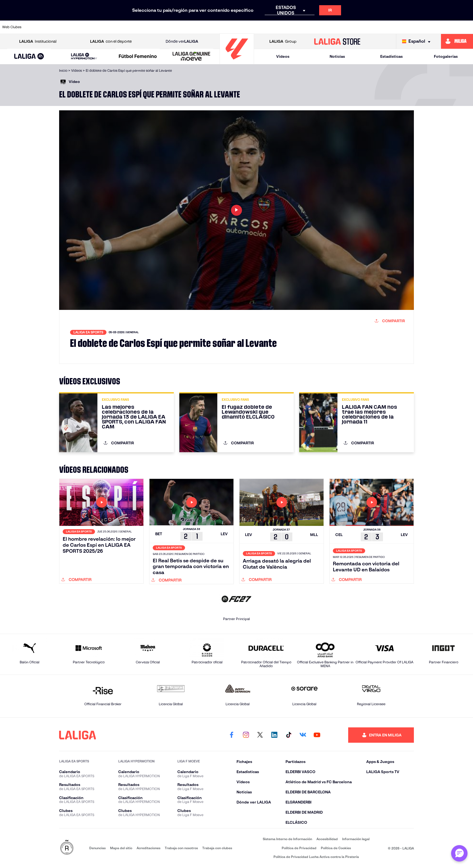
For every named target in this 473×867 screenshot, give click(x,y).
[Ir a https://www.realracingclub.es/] (264, 27)
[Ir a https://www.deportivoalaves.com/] (130, 27)
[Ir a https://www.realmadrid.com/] (377, 27)
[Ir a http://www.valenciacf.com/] (444, 27)
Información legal (356, 839)
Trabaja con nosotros (181, 848)
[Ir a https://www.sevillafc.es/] (422, 27)
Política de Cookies (336, 848)
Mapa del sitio (121, 848)
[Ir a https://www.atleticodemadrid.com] (62, 27)
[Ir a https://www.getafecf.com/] (197, 27)
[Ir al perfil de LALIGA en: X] (260, 735)
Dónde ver (182, 41)
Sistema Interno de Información (287, 839)
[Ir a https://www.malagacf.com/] (242, 27)
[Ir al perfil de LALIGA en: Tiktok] (288, 735)
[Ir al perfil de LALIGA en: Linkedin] (274, 735)
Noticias (337, 56)
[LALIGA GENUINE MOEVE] (191, 57)
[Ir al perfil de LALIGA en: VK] (303, 735)
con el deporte (111, 41)
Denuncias (97, 848)
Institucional (37, 41)
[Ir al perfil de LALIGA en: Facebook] (231, 735)
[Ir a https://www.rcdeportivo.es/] (309, 27)
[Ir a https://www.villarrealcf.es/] (467, 27)
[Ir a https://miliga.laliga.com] (457, 41)
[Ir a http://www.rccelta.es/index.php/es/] (107, 27)
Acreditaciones (148, 848)
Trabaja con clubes (217, 848)
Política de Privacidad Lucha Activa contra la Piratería (316, 857)
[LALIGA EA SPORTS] (29, 57)
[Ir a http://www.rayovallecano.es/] (287, 27)
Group (282, 41)
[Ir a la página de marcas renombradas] (66, 848)
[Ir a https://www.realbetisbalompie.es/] (354, 27)
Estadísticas (391, 56)
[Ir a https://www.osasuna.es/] (84, 27)
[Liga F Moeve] (138, 57)
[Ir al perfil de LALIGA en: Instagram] (246, 735)
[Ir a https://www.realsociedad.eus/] (399, 27)
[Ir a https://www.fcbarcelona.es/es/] (175, 27)
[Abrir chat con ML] (459, 853)
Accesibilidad (327, 839)
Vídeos (282, 56)
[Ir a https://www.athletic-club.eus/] (40, 27)
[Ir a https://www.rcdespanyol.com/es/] (332, 27)
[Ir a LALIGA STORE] (337, 41)
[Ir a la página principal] (237, 61)
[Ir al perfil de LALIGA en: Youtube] (317, 735)
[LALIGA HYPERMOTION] (84, 56)
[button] (29, 56)
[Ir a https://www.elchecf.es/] (152, 27)
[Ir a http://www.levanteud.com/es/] (219, 27)
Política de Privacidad (299, 848)
